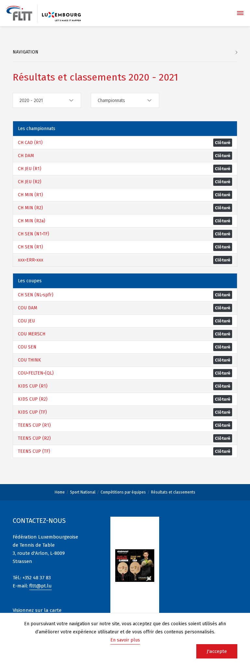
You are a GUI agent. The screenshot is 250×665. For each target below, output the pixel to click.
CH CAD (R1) (30, 142)
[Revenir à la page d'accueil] (19, 13)
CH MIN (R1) (30, 195)
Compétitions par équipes (123, 492)
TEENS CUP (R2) (34, 438)
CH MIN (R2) (30, 208)
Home (60, 492)
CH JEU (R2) (29, 182)
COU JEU (26, 321)
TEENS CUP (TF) (34, 451)
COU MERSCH (31, 334)
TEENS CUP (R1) (34, 425)
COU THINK (29, 360)
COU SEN (27, 347)
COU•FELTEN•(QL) (36, 373)
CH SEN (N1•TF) (33, 234)
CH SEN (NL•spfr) (35, 295)
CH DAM (26, 155)
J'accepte (217, 651)
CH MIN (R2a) (31, 221)
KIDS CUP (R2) (33, 399)
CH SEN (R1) (30, 247)
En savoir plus (125, 640)
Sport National (82, 492)
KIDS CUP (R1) (33, 386)
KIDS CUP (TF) (32, 412)
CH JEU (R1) (29, 168)
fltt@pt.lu (40, 586)
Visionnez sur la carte (37, 610)
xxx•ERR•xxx (30, 260)
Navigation (25, 52)
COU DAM (27, 308)
